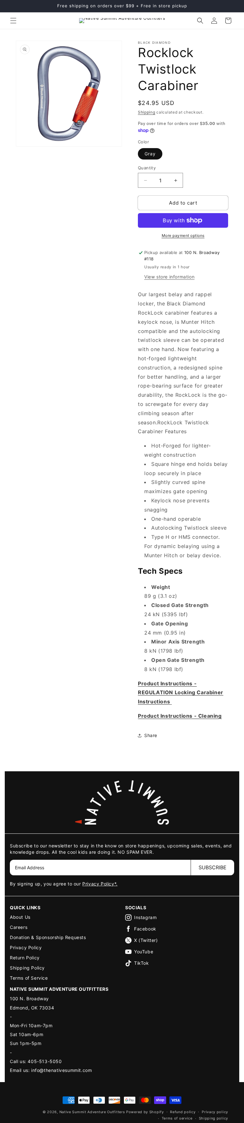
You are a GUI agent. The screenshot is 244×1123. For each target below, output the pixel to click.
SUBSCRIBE (213, 867)
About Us (20, 917)
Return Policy (25, 957)
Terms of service (177, 1118)
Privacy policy (215, 1112)
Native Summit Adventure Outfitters (92, 1112)
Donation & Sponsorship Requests (48, 937)
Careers (18, 927)
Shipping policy (213, 1118)
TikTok (141, 963)
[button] (13, 21)
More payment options (183, 235)
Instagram (145, 917)
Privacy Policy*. (100, 883)
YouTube (143, 951)
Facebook (145, 928)
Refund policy (182, 1112)
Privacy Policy (26, 947)
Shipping (146, 112)
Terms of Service (29, 978)
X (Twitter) (146, 940)
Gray (150, 153)
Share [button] (150, 735)
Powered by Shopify (145, 1112)
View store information (169, 276)
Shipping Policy (27, 967)
